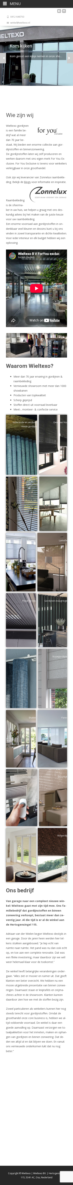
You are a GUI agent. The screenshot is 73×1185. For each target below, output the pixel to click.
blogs (27, 182)
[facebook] (59, 12)
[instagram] (64, 12)
